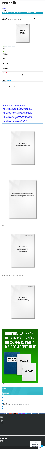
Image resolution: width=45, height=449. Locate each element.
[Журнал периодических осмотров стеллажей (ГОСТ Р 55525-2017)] (22, 302)
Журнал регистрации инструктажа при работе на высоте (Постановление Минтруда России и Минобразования (17, 112)
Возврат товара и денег (3, 425)
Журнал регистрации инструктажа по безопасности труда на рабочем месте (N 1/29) (14, 121)
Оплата (1, 419)
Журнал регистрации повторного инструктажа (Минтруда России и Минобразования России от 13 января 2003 (17, 117)
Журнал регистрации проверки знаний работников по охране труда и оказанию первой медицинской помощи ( (17, 116)
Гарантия (1, 421)
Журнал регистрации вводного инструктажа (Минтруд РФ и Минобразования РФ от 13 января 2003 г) (16, 106)
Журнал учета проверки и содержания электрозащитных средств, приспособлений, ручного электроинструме (17, 113)
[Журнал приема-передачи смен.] (22, 148)
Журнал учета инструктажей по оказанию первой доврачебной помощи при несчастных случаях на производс (17, 107)
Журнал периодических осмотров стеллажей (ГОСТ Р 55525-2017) (9, 326)
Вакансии (1, 424)
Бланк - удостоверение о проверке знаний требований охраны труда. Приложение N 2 (14, 105)
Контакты (1, 417)
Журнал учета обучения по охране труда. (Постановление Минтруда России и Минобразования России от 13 (17, 110)
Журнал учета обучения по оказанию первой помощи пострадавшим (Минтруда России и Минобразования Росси (18, 115)
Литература (1, 433)
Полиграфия (2, 423)
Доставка (1, 418)
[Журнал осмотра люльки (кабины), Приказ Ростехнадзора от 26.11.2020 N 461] (22, 199)
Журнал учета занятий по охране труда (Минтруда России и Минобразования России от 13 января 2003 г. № (17, 118)
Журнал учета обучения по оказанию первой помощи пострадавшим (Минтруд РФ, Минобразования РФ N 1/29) (17, 120)
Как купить (1, 422)
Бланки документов (3, 432)
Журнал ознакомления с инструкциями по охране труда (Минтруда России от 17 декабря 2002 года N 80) (13, 275)
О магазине (1, 420)
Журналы (1, 428)
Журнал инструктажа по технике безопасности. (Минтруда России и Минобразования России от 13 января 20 (17, 111)
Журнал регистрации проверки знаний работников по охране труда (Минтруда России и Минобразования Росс (17, 108)
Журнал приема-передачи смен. (5, 172)
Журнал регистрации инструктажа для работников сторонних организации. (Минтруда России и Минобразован (17, 109)
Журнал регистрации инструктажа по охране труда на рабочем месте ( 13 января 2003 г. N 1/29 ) (16, 114)
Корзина (39, 447)
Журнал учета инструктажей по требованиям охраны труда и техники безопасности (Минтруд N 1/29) (16, 119)
